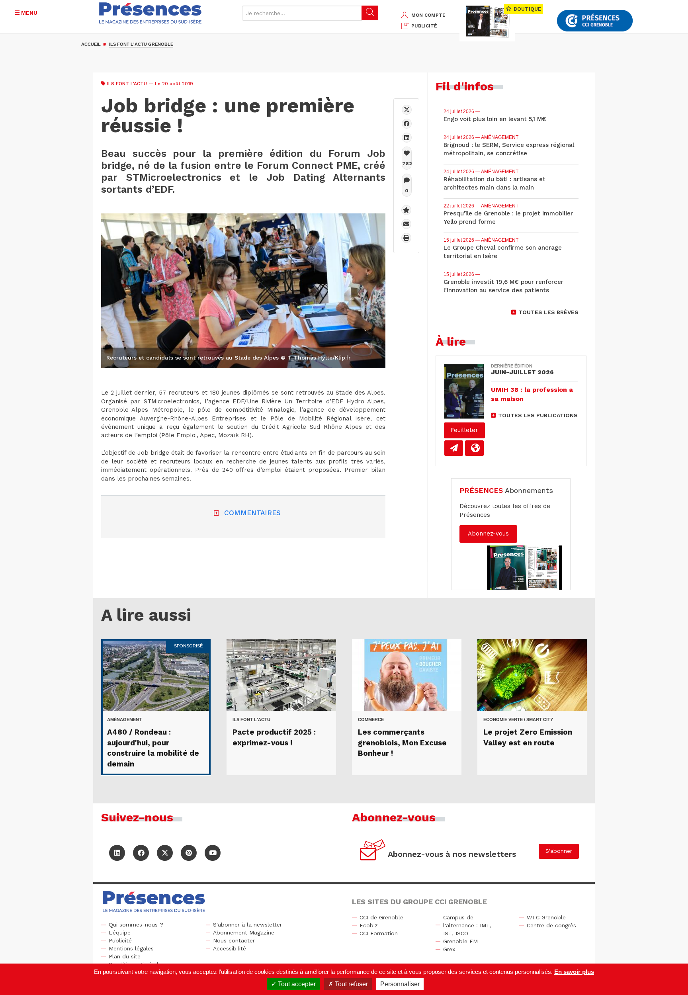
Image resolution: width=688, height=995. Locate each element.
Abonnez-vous (488, 533)
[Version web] (474, 448)
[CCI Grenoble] (595, 21)
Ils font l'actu (127, 83)
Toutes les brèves (548, 312)
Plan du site (125, 956)
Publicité (120, 940)
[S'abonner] (373, 851)
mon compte (428, 15)
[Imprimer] (406, 238)
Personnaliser (400, 984)
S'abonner (558, 851)
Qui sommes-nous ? (136, 924)
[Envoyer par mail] (406, 224)
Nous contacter (234, 940)
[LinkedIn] (117, 853)
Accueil (91, 44)
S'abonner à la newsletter (247, 924)
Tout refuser (350, 984)
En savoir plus (574, 971)
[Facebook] (407, 124)
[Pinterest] (189, 853)
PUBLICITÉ (424, 26)
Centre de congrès (551, 925)
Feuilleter (464, 430)
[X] (407, 110)
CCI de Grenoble (381, 917)
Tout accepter (296, 984)
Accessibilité (229, 948)
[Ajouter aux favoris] (406, 210)
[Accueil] (150, 13)
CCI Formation (379, 933)
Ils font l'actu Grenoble (141, 44)
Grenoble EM (460, 941)
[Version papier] (453, 448)
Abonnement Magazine (243, 932)
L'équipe (120, 932)
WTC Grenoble (546, 917)
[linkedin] (407, 138)
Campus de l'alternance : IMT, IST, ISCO (467, 925)
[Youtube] (213, 853)
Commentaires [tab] (252, 513)
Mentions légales (131, 948)
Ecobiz (369, 925)
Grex (449, 949)
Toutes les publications (538, 415)
